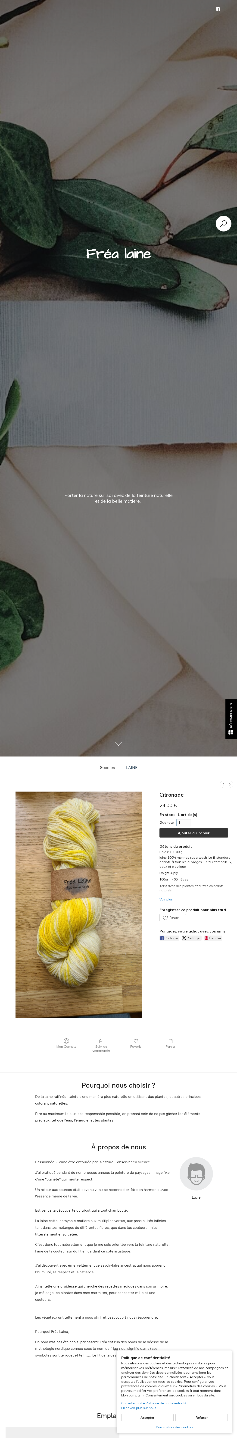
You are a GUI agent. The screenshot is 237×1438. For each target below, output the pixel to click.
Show (231, 719)
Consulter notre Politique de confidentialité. (154, 1403)
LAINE (131, 767)
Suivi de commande (101, 1048)
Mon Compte (66, 1046)
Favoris (135, 1046)
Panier (170, 1046)
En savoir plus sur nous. (139, 1408)
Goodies (107, 767)
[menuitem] (223, 784)
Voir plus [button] (166, 899)
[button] (172, 917)
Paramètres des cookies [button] (174, 1427)
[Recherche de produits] (223, 223)
